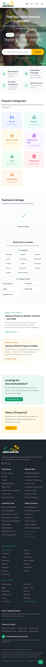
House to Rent (30, 483)
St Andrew (37, 254)
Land (25, 40)
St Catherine (23, 259)
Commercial (35, 40)
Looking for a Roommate (33, 480)
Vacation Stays (33, 35)
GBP (36, 4)
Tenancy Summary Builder (11, 521)
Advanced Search (23, 58)
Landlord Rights (7, 528)
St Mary (23, 263)
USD (31, 4)
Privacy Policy (22, 628)
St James (8, 263)
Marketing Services (8, 483)
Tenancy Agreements (9, 535)
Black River (27, 598)
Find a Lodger (6, 494)
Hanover (8, 268)
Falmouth (27, 594)
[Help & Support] (40, 662)
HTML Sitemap (19, 661)
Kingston (23, 254)
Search (38, 52)
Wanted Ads (23, 45)
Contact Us (29, 517)
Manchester (23, 268)
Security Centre (30, 521)
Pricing (4, 480)
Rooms (10, 35)
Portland (37, 268)
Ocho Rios (27, 584)
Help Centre (29, 514)
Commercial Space (31, 497)
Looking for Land (30, 494)
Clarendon (8, 254)
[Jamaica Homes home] (8, 4)
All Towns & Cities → (31, 601)
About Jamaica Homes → (9, 619)
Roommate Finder (8, 497)
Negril (4, 588)
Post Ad (10, 428)
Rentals (20, 35)
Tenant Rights (6, 524)
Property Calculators (9, 507)
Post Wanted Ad (13, 399)
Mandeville (5, 591)
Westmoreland (23, 272)
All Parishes (30, 661)
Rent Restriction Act (9, 531)
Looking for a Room (32, 477)
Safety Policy (22, 631)
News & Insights (30, 524)
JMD (27, 4)
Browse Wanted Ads (32, 473)
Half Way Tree (6, 594)
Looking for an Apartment (34, 487)
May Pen (27, 591)
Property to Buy (30, 490)
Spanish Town (28, 588)
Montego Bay (6, 584)
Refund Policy (34, 631)
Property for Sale (12, 40)
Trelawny (8, 272)
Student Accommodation (11, 490)
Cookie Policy (33, 628)
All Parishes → (7, 550)
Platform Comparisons (33, 528)
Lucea (4, 598)
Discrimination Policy (9, 631)
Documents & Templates (10, 517)
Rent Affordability (8, 511)
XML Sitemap (7, 661)
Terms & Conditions (9, 628)
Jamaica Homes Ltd (13, 650)
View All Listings (23, 226)
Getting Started (30, 507)
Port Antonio (6, 601)
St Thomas (37, 263)
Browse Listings (7, 473)
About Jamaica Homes (33, 511)
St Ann (8, 259)
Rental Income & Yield (9, 514)
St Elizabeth (37, 259)
